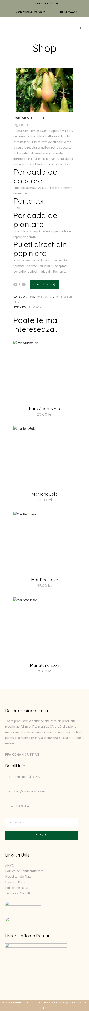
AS (44, 1008)
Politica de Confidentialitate (24, 871)
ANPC (9, 865)
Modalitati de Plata (18, 877)
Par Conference (38, 307)
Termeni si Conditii (17, 893)
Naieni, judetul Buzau (47, 3)
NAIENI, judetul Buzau (24, 777)
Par (32, 297)
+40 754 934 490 (67, 12)
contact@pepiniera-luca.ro (30, 12)
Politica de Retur (16, 888)
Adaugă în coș (44, 284)
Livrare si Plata (15, 882)
